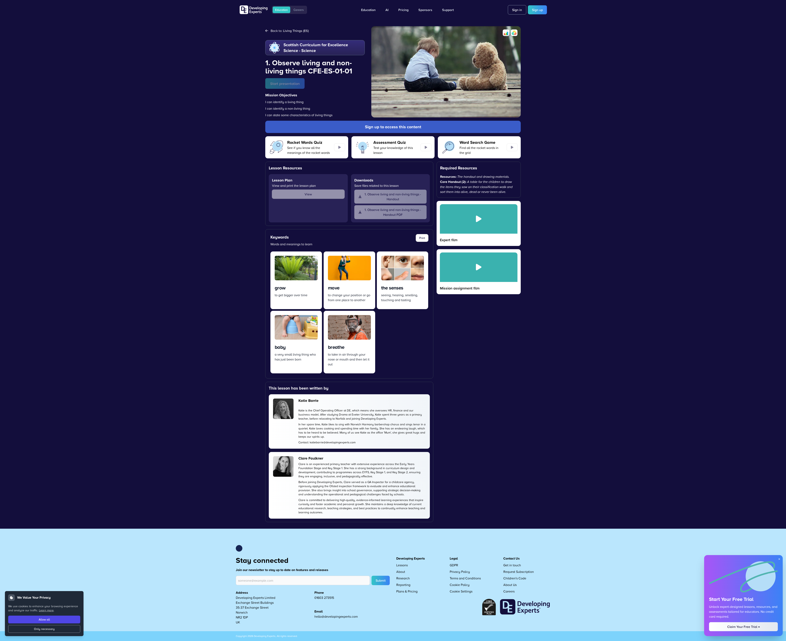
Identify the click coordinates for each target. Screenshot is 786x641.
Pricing (403, 10)
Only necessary (44, 629)
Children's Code (514, 578)
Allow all (44, 619)
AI (386, 10)
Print (422, 238)
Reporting (403, 584)
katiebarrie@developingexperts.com (333, 442)
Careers (299, 10)
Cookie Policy (460, 584)
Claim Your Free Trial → (743, 626)
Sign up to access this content (393, 127)
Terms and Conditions (465, 578)
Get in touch (512, 565)
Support (448, 10)
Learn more (46, 610)
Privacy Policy (460, 571)
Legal (454, 558)
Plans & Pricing (407, 591)
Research (403, 578)
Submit (381, 580)
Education (281, 10)
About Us (510, 584)
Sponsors (425, 10)
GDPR (454, 565)
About (400, 571)
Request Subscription (518, 571)
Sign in (517, 10)
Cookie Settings (461, 591)
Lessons (402, 565)
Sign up (537, 10)
